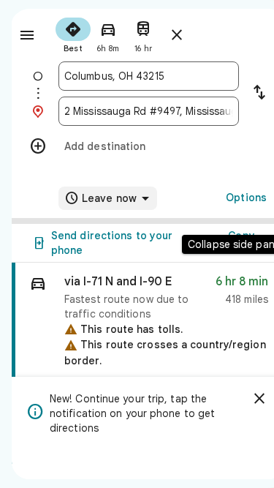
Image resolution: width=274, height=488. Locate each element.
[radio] (73, 34)
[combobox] (148, 76)
